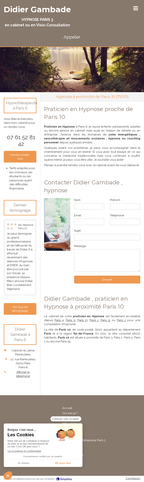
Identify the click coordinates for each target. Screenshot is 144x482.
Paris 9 (70, 320)
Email (77, 215)
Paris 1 (94, 320)
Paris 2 (121, 320)
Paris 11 (105, 320)
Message (80, 246)
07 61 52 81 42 (21, 140)
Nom (77, 200)
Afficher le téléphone (23, 374)
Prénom (115, 200)
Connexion (133, 478)
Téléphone (117, 215)
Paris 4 (59, 320)
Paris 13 (82, 320)
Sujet (77, 230)
